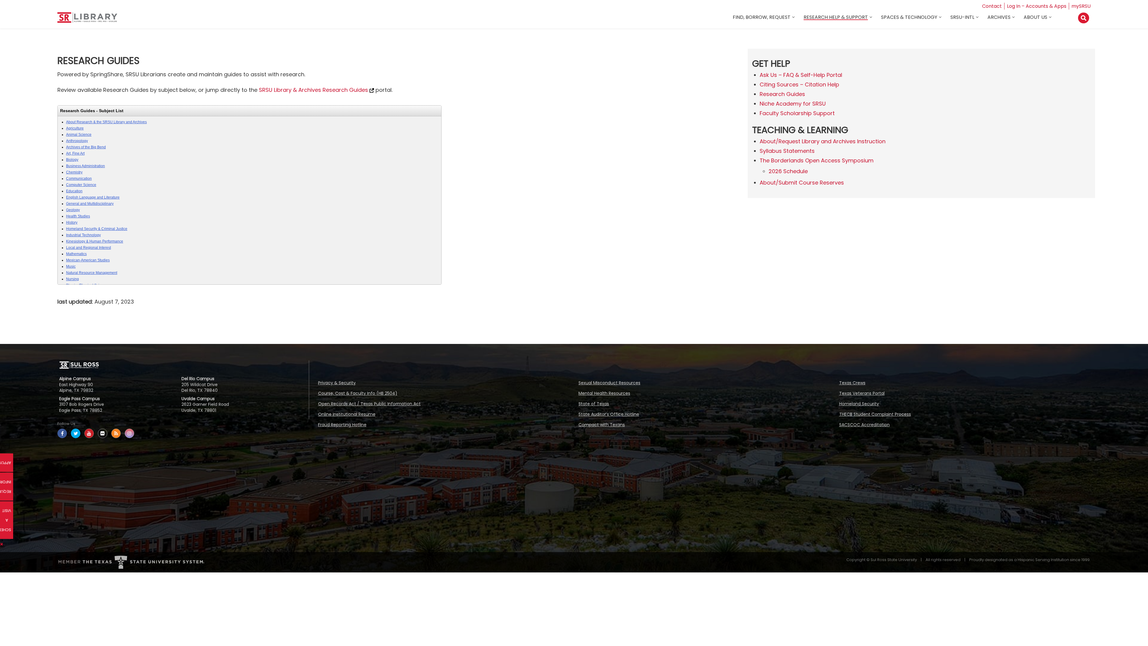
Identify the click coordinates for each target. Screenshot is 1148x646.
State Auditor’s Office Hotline (608, 414)
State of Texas (593, 404)
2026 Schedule (788, 171)
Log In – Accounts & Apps (1036, 6)
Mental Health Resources (604, 393)
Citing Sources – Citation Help (799, 84)
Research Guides (782, 94)
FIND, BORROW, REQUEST (761, 17)
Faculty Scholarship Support (797, 113)
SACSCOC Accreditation (864, 425)
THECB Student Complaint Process (875, 414)
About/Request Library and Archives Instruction (823, 141)
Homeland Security (859, 404)
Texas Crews (852, 383)
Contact (992, 6)
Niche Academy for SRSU (793, 103)
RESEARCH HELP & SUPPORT (836, 17)
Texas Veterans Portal (862, 393)
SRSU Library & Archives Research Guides (314, 90)
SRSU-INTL (962, 17)
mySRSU (1081, 6)
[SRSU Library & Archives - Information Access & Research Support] (87, 20)
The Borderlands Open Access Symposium (817, 160)
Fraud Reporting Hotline (342, 425)
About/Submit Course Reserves (802, 182)
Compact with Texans (601, 425)
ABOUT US (1035, 17)
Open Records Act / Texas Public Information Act (369, 404)
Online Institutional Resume (346, 414)
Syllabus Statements (787, 151)
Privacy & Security (337, 383)
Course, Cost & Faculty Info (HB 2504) (357, 393)
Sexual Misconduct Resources (609, 383)
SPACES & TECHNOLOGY (909, 17)
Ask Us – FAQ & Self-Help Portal (801, 75)
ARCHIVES (998, 17)
